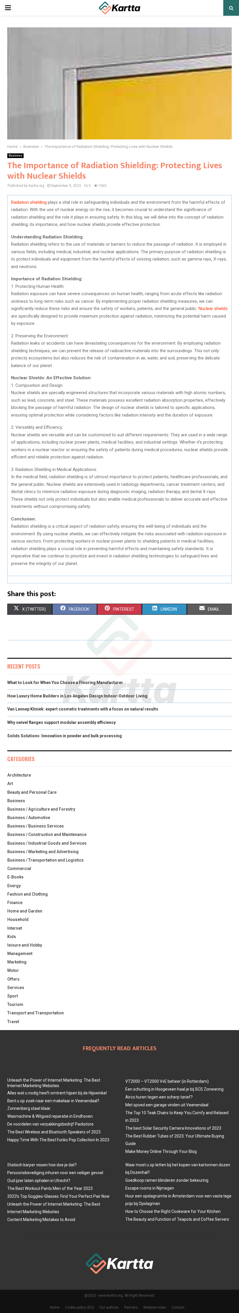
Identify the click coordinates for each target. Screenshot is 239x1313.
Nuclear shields (213, 308)
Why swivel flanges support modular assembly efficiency (61, 722)
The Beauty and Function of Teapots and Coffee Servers (177, 1219)
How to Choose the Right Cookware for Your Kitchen (173, 1211)
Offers (13, 979)
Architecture (19, 775)
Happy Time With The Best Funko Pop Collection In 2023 (58, 1139)
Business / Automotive (28, 817)
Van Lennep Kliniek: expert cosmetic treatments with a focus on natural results (82, 709)
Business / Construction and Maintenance (47, 834)
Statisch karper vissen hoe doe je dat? (42, 1165)
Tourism (15, 1004)
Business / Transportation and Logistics (45, 860)
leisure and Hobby (24, 945)
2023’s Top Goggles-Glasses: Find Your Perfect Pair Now (58, 1196)
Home (54, 1307)
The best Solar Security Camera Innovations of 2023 (173, 1128)
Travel (13, 1021)
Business (15, 155)
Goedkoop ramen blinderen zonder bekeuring (166, 1180)
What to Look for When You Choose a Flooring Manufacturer (65, 682)
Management (19, 953)
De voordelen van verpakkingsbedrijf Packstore (50, 1124)
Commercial (19, 868)
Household (18, 919)
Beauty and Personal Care (32, 792)
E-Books (15, 877)
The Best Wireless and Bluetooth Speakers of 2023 (54, 1132)
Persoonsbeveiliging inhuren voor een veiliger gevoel (55, 1172)
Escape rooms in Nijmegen (149, 1188)
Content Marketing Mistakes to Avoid (41, 1219)
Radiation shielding (29, 202)
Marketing (17, 962)
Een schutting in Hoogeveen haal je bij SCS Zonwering (174, 1089)
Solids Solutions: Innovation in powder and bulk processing (64, 735)
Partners (131, 1307)
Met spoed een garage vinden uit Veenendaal (166, 1105)
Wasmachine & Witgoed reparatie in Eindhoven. (50, 1116)
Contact (178, 1307)
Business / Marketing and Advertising (43, 851)
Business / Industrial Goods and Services (47, 843)
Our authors (109, 1307)
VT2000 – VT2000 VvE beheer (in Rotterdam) (167, 1081)
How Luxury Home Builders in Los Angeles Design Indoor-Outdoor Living (77, 696)
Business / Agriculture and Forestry (41, 809)
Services (15, 987)
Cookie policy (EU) (79, 1307)
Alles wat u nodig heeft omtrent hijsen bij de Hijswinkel (57, 1093)
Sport (12, 996)
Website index (154, 1307)
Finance (14, 902)
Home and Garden (24, 911)
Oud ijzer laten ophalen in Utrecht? (38, 1180)
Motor (13, 970)
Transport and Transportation (35, 1013)
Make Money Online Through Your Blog (161, 1151)
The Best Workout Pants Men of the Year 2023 (50, 1188)
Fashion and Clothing (27, 894)
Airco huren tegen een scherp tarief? (159, 1097)
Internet (14, 928)
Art (10, 783)
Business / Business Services (35, 826)
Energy (14, 885)
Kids (11, 936)
